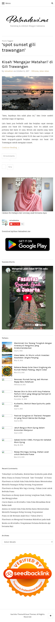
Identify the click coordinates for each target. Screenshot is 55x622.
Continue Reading (10, 147)
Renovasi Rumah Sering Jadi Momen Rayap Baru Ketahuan (31, 380)
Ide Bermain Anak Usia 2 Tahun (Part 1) (26, 516)
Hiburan (34, 71)
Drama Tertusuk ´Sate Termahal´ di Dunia (33, 477)
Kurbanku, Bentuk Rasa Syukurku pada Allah (33, 474)
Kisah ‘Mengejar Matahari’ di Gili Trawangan (27, 64)
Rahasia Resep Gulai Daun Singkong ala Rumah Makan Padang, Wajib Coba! (32, 368)
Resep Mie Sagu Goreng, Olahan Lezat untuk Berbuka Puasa (31, 453)
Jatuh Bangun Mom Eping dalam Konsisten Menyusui (29, 428)
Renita (4, 523)
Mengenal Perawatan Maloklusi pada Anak (32, 519)
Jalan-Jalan (44, 71)
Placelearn (6, 481)
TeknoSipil (6, 474)
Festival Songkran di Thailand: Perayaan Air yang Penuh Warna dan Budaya (32, 416)
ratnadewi (8, 71)
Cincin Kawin (7, 502)
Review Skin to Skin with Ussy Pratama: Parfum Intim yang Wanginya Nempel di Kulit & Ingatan (32, 393)
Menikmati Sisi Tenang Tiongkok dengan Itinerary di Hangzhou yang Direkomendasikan (33, 345)
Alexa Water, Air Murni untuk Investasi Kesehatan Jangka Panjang (31, 356)
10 (9, 156)
